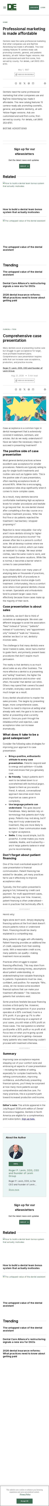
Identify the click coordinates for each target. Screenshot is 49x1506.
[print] (45, 83)
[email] (33, 83)
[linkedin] (20, 83)
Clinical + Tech (9, 329)
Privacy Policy (25, 1494)
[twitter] (24, 83)
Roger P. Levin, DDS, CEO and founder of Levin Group (24, 1168)
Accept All (24, 1501)
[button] (4, 7)
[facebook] (16, 83)
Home (5, 22)
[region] (24, 1496)
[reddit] (29, 83)
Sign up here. (28, 1114)
